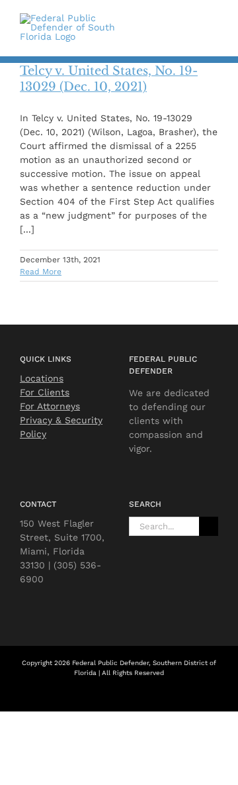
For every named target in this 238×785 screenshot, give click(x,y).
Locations (41, 378)
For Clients (44, 392)
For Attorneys (50, 406)
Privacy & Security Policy (61, 427)
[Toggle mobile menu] (213, 25)
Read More (40, 271)
